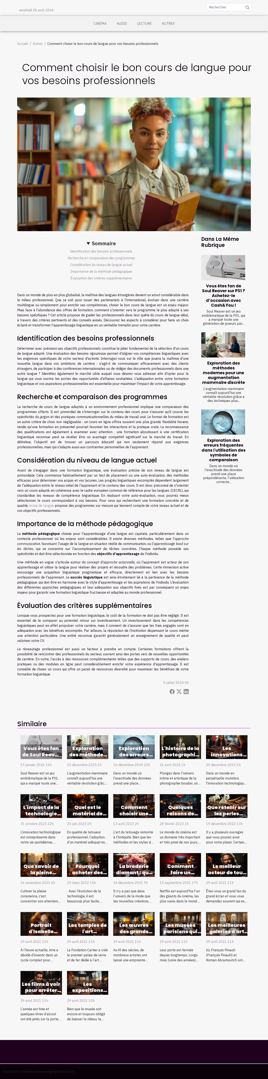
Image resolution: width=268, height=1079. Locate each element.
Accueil (22, 44)
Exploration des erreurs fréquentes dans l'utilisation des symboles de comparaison (224, 450)
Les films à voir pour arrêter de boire (41, 990)
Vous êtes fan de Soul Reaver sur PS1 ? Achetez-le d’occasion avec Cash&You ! (223, 295)
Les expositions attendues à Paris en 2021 (87, 993)
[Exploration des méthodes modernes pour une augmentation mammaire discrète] (223, 344)
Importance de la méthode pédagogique (101, 271)
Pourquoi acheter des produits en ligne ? (87, 876)
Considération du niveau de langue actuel (101, 265)
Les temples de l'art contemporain (87, 931)
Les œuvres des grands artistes (134, 931)
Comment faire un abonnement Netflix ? (180, 876)
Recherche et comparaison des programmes (101, 258)
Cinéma (100, 23)
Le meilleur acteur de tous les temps (227, 872)
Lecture (144, 23)
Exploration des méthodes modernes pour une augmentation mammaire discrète (223, 372)
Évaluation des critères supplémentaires (101, 278)
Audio (122, 23)
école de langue (41, 505)
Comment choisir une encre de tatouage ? (133, 817)
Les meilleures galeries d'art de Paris (226, 931)
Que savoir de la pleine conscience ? (41, 872)
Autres (168, 23)
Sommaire (104, 243)
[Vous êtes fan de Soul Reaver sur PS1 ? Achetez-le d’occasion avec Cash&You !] (223, 267)
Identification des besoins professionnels (101, 251)
